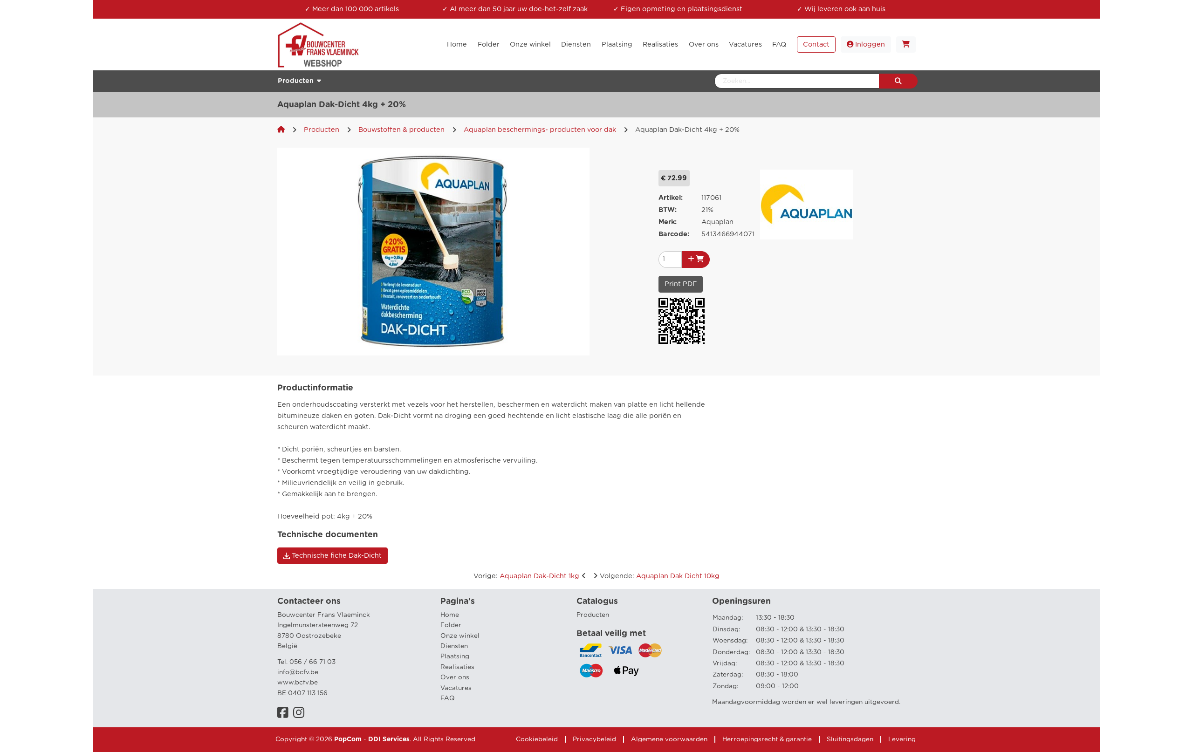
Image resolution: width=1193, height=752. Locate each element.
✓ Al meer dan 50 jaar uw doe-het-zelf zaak (515, 9)
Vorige (526, 576)
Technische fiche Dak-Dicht (336, 555)
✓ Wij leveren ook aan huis (841, 9)
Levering (902, 739)
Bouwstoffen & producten (401, 129)
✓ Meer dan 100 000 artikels (352, 9)
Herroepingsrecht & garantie (767, 739)
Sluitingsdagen (850, 739)
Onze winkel (460, 636)
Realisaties (457, 667)
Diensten (454, 646)
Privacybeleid (594, 739)
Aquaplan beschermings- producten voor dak (540, 129)
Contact (816, 44)
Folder (450, 625)
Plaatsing (454, 656)
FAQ (447, 698)
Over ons (454, 677)
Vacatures (456, 688)
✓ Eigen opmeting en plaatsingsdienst (677, 9)
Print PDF (681, 283)
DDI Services (389, 739)
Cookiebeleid (537, 739)
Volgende (660, 576)
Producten (321, 129)
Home (449, 615)
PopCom (348, 739)
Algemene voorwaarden (669, 739)
